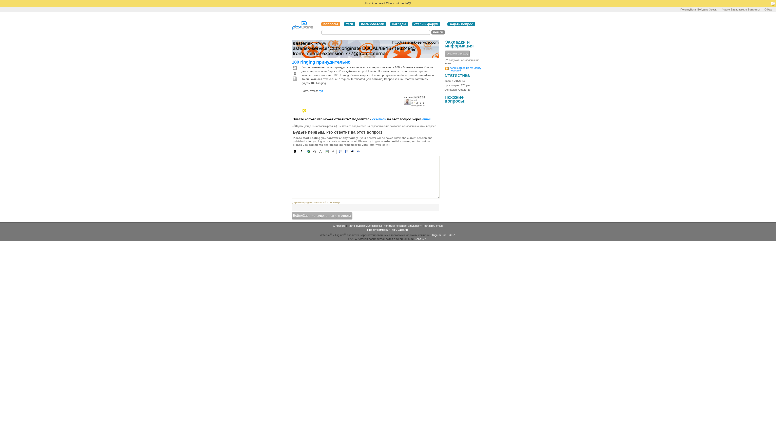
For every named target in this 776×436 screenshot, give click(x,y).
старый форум (426, 24)
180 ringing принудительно (321, 62)
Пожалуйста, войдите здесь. (699, 9)
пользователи (372, 24)
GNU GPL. (421, 238)
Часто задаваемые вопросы (741, 9)
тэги (349, 24)
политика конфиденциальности (403, 225)
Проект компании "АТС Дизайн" (388, 229)
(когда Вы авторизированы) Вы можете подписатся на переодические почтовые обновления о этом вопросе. (366, 126)
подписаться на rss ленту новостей (465, 69)
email (426, 119)
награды (399, 24)
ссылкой (379, 119)
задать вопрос (461, 24)
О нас (768, 9)
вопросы (330, 24)
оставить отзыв (433, 225)
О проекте (339, 225)
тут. (321, 90)
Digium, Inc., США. (444, 235)
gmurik (414, 100)
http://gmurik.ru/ (418, 106)
